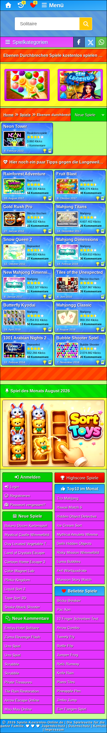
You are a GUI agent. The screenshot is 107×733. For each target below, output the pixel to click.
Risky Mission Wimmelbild (78, 552)
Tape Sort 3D (15, 598)
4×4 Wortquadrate (72, 570)
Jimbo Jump (67, 700)
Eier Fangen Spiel (71, 709)
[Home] (8, 5)
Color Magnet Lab (19, 571)
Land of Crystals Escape (25, 553)
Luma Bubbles (69, 561)
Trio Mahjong (67, 498)
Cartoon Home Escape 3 (25, 562)
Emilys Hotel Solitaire (22, 628)
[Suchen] (85, 23)
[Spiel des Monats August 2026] (53, 466)
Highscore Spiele (81, 478)
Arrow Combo (68, 628)
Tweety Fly (66, 637)
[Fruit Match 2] (27, 85)
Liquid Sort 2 (15, 589)
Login (14, 487)
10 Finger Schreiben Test (77, 619)
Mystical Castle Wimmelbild (27, 535)
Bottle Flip (65, 646)
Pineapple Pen (69, 691)
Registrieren (19, 496)
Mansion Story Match (74, 580)
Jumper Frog (67, 655)
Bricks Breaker (69, 600)
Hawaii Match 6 (69, 507)
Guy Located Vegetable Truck (28, 544)
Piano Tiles (66, 682)
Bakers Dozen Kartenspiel (26, 526)
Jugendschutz (53, 726)
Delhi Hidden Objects (74, 543)
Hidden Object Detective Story (81, 516)
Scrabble (12, 664)
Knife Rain (65, 673)
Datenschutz (79, 726)
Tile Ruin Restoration (22, 691)
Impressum (54, 729)
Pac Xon (64, 609)
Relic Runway (68, 664)
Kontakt (100, 726)
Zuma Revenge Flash (22, 637)
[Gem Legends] (80, 85)
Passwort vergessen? (27, 505)
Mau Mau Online (18, 709)
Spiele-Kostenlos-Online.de (40, 722)
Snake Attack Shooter (22, 607)
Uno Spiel (13, 646)
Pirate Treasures (18, 682)
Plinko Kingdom (17, 580)
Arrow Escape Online (22, 700)
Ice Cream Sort (69, 525)
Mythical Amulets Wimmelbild (80, 534)
